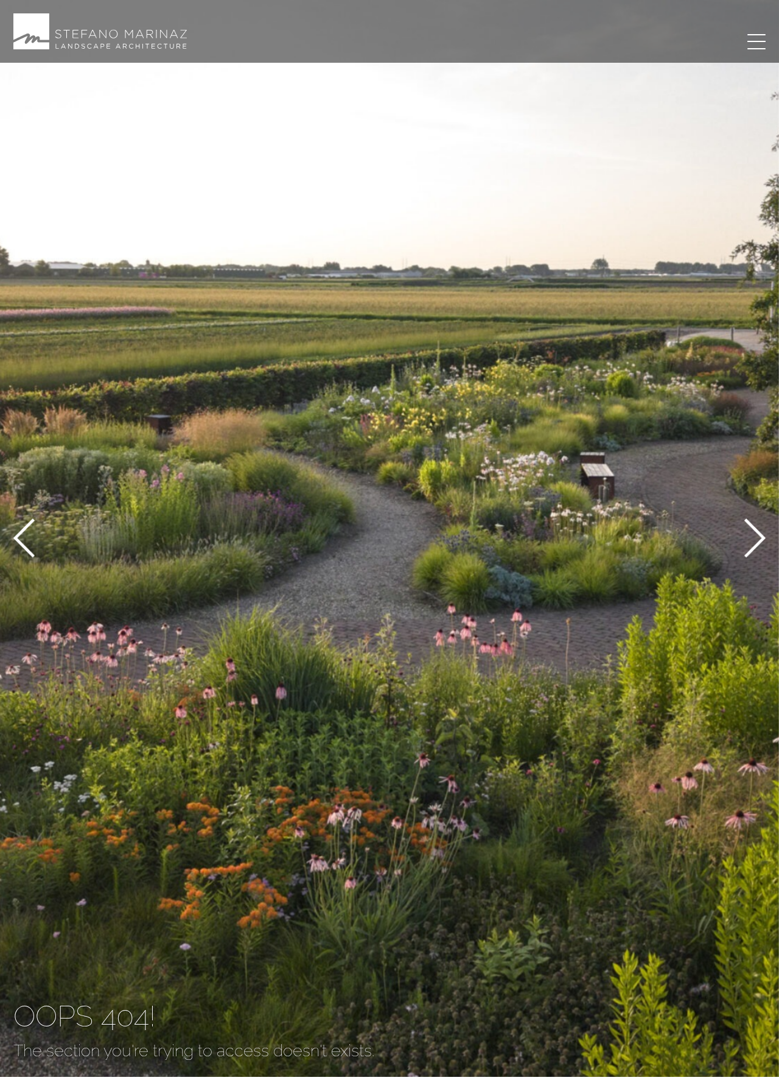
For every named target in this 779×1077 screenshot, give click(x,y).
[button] (24, 540)
